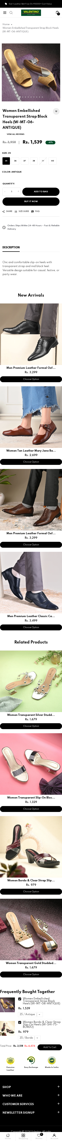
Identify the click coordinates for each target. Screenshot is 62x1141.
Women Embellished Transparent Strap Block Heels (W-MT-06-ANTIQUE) (41, 1001)
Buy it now (31, 201)
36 (15, 161)
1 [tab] (20, 97)
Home (6, 24)
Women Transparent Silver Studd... (31, 715)
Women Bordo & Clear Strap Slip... (31, 880)
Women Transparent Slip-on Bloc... (31, 797)
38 (34, 161)
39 (43, 161)
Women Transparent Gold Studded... (31, 963)
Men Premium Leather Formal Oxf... (31, 368)
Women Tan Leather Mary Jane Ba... (31, 450)
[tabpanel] (31, 72)
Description (11, 247)
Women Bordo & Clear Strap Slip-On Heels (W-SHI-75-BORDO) (42, 1024)
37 (24, 161)
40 (52, 161)
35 (6, 161)
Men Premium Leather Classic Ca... (31, 616)
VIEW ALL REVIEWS (15, 134)
